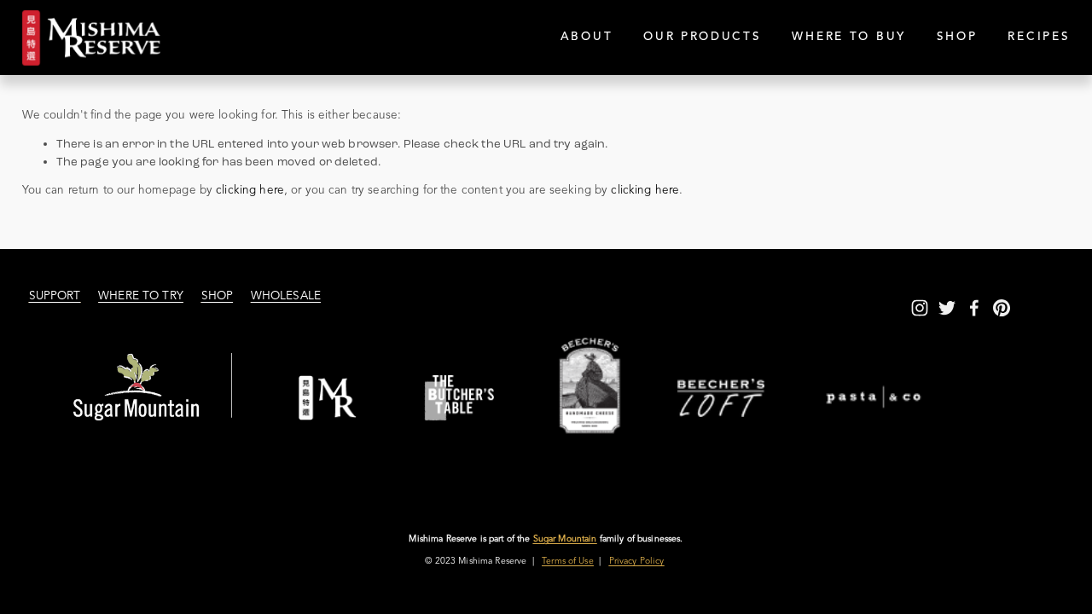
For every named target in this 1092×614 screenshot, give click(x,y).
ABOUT (587, 37)
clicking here (250, 190)
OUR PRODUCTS (702, 37)
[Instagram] (919, 307)
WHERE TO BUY (849, 37)
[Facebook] (974, 307)
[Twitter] (947, 307)
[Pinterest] (1001, 307)
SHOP (957, 37)
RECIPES (1039, 37)
